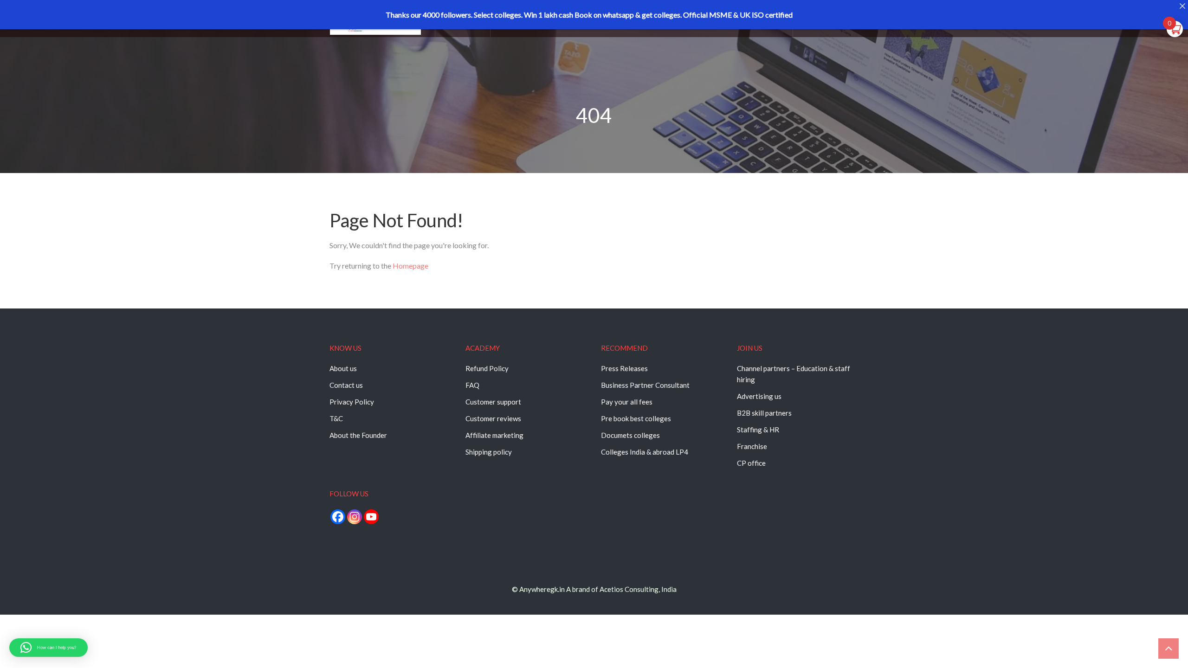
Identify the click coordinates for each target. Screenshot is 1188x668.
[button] (48, 647)
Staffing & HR (758, 429)
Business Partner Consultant (645, 385)
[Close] (1182, 6)
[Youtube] (371, 516)
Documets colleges (630, 435)
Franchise (752, 446)
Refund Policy (487, 368)
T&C (336, 418)
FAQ (472, 385)
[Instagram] (354, 516)
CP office (751, 463)
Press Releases (624, 368)
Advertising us (759, 396)
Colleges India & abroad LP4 (644, 452)
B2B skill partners (764, 413)
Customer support (493, 402)
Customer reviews (493, 418)
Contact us (346, 385)
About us (343, 368)
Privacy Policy (351, 402)
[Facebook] (337, 516)
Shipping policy (488, 452)
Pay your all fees (626, 402)
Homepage (410, 265)
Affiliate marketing (494, 435)
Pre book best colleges (636, 418)
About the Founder (358, 435)
